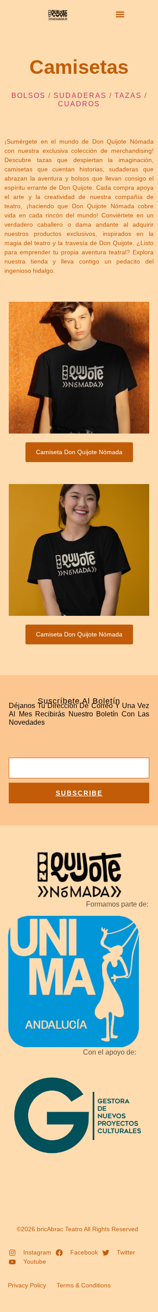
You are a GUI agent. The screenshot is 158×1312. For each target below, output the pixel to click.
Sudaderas (80, 95)
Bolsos (28, 95)
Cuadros (79, 104)
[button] (120, 14)
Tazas (128, 95)
